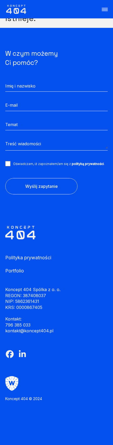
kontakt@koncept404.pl (29, 330)
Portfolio (14, 270)
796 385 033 (17, 325)
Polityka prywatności (28, 257)
